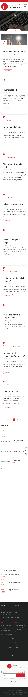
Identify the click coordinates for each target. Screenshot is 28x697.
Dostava (14, 649)
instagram (16, 682)
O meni (7, 1)
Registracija (20, 4)
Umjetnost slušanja (12, 127)
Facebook (8, 682)
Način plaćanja (14, 645)
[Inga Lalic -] (11, 6)
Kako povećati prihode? (14, 582)
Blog (16, 1)
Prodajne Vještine (16, 460)
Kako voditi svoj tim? (18, 440)
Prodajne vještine (4, 628)
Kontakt (20, 1)
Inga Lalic (5, 57)
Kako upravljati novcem (20, 629)
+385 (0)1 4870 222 (6, 612)
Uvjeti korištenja (6, 692)
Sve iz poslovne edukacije (6, 634)
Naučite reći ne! (10, 391)
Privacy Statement (11, 694)
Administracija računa (14, 647)
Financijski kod (10, 90)
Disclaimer (19, 694)
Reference (12, 1)
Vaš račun (14, 642)
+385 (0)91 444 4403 (6, 614)
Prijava (25, 4)
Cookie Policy (22, 692)
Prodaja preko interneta (6, 625)
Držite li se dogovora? (13, 204)
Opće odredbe (14, 692)
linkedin (20, 682)
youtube (12, 682)
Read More (7, 70)
